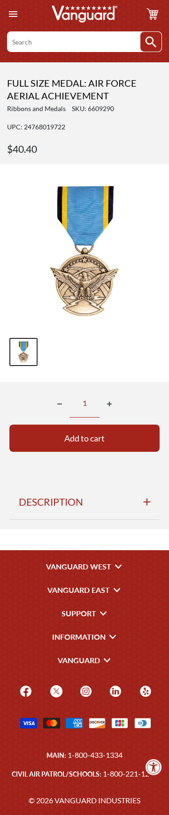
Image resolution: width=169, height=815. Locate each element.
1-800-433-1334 (95, 754)
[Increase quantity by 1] (109, 404)
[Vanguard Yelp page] (144, 691)
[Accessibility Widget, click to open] (153, 767)
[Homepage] (84, 14)
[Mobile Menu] (13, 14)
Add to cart (84, 438)
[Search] (150, 42)
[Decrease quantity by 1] (59, 404)
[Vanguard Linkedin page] (114, 691)
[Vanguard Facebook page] (24, 691)
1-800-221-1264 (130, 773)
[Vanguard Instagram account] (85, 691)
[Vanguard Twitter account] (55, 691)
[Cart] (152, 14)
